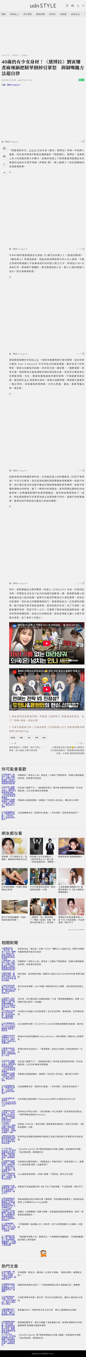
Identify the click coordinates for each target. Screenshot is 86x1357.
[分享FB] (4, 148)
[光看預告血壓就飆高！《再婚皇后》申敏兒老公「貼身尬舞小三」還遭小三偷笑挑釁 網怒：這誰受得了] (9, 1165)
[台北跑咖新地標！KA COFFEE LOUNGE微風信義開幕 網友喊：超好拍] (9, 1027)
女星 (29, 737)
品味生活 (75, 14)
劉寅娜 (13, 737)
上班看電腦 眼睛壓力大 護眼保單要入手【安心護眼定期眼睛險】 (71, 889)
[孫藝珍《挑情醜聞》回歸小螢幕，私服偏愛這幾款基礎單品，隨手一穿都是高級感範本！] (9, 1215)
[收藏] (4, 164)
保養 (36, 737)
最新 (4, 14)
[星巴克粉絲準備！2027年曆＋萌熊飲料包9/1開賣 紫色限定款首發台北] (9, 990)
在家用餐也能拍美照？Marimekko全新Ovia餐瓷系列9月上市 (46, 1098)
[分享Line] (4, 156)
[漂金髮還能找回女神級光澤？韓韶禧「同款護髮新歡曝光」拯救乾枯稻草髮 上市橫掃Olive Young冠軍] (9, 1202)
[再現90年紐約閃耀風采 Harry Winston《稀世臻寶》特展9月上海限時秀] (9, 1040)
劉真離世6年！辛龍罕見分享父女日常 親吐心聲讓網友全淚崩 (47, 1309)
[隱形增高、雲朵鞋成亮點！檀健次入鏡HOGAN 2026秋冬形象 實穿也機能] (9, 977)
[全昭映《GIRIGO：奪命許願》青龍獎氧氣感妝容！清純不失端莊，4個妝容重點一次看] (9, 1127)
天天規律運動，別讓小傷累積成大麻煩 (14, 888)
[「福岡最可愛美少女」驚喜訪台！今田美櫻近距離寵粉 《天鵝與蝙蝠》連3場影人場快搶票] (9, 1240)
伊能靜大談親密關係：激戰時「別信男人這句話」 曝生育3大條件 (48, 800)
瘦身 (44, 737)
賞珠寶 (63, 14)
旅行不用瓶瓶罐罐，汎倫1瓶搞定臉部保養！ (14, 918)
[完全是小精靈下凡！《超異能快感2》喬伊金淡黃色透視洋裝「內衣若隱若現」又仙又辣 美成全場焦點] (9, 791)
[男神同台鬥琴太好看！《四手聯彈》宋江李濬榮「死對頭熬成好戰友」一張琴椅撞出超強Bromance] (9, 1115)
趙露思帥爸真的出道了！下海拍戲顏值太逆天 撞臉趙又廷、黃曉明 (49, 1284)
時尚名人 (14, 14)
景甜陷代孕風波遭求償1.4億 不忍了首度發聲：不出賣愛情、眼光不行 (71, 920)
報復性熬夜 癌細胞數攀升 (70, 856)
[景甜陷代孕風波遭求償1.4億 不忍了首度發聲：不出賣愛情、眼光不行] (9, 1190)
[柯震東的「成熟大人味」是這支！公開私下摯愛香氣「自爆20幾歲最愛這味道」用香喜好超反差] (9, 778)
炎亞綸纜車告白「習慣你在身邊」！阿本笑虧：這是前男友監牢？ (48, 812)
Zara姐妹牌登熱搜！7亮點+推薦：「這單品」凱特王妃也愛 (45, 1173)
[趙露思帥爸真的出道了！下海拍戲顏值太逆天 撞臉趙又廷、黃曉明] (9, 1288)
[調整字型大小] (4, 172)
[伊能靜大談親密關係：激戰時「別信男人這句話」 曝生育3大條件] (9, 803)
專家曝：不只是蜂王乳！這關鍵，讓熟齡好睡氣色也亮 (14, 857)
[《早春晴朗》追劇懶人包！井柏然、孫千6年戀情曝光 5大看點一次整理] (9, 1227)
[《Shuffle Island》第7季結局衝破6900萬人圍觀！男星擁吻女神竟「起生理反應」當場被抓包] (9, 1152)
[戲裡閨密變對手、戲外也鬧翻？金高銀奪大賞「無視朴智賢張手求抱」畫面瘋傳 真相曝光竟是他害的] (9, 1326)
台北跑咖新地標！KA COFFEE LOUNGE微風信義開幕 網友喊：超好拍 (50, 1023)
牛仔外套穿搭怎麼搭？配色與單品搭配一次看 (42, 888)
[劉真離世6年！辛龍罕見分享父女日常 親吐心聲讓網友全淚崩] (9, 1313)
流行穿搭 (27, 14)
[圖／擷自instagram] (43, 111)
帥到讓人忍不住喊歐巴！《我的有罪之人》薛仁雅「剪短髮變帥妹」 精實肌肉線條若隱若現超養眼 (43, 859)
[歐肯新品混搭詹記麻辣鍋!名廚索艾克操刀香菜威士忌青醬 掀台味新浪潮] (9, 1140)
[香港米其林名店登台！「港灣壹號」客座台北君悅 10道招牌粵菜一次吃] (9, 1052)
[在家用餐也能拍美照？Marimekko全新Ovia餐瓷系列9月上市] (9, 1102)
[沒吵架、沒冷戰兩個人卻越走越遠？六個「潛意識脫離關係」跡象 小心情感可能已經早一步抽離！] (9, 1002)
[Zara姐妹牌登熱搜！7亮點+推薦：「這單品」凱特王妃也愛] (9, 1177)
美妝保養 (40, 14)
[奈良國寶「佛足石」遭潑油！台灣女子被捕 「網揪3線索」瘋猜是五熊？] (9, 1276)
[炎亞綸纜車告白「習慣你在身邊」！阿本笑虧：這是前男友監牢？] (9, 816)
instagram (13, 141)
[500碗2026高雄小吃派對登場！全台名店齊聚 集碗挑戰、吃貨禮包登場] (9, 1015)
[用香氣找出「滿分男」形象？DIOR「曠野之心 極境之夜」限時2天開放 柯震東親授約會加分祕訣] (9, 952)
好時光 (52, 14)
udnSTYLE (6, 55)
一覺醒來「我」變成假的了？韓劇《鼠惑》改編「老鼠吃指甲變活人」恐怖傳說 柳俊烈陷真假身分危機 (42, 920)
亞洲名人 (25, 55)
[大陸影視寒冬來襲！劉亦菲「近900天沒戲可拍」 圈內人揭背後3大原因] (9, 1301)
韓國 (21, 737)
